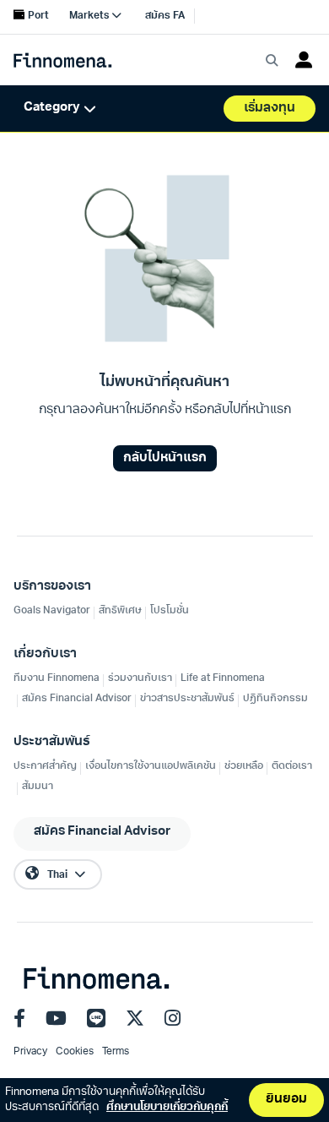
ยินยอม (286, 1099)
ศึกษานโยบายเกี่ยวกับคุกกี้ (167, 1107)
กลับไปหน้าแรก (165, 458)
